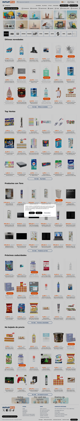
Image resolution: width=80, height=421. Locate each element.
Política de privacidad (47, 215)
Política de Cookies (32, 215)
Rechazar (39, 213)
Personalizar (47, 213)
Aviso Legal (39, 215)
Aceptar (32, 213)
